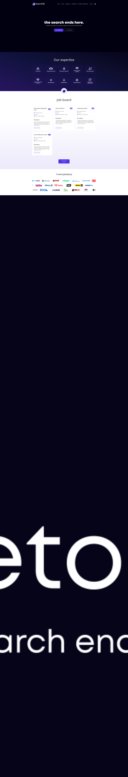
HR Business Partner (82, 108)
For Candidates (69, 30)
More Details (37, 152)
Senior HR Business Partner (40, 134)
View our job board (64, 161)
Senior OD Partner (60, 108)
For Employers (59, 30)
